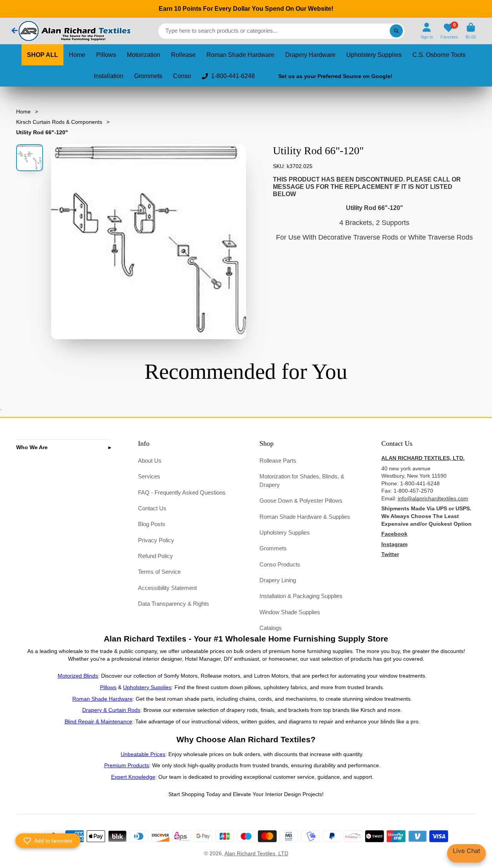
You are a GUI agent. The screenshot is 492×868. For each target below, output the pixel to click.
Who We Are (32, 447)
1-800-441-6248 (233, 76)
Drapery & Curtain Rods (111, 710)
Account (427, 31)
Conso (182, 76)
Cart (470, 31)
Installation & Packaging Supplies (300, 596)
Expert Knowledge (133, 777)
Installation (108, 76)
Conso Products (279, 564)
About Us (149, 460)
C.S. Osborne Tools (438, 55)
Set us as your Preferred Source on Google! (335, 76)
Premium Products (126, 765)
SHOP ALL (42, 55)
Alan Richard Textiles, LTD (256, 853)
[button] (47, 840)
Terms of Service (159, 571)
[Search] (396, 31)
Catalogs (270, 628)
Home (77, 55)
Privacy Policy (156, 540)
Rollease (183, 55)
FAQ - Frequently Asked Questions (182, 492)
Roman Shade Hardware (240, 55)
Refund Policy (155, 556)
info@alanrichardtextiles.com (433, 498)
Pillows (106, 55)
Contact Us (152, 508)
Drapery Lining (277, 580)
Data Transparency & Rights (173, 603)
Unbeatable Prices (143, 754)
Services (149, 476)
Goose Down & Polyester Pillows (300, 500)
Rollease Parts (277, 460)
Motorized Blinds (78, 676)
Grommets (148, 76)
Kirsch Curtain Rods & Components (59, 122)
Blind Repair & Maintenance (98, 721)
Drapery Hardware (310, 55)
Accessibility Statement (167, 588)
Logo (73, 31)
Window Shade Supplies (289, 612)
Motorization (143, 55)
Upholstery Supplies (374, 55)
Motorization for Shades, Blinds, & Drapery (301, 480)
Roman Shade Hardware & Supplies (304, 516)
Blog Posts (151, 524)
